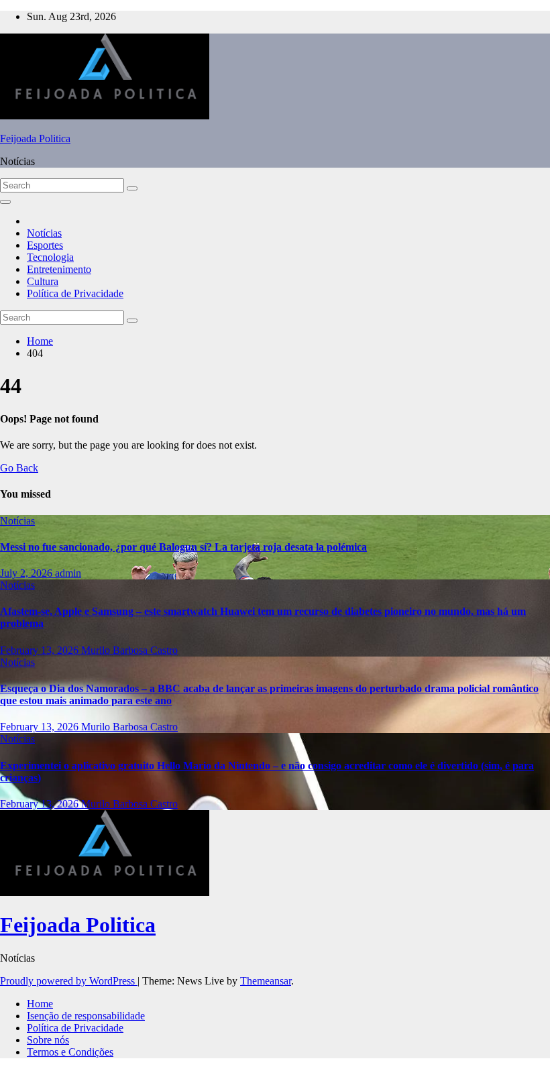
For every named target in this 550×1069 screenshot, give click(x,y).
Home (40, 341)
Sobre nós (48, 1040)
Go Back (19, 467)
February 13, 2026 (40, 650)
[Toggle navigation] (5, 202)
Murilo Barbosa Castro (129, 650)
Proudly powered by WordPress (69, 981)
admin (68, 573)
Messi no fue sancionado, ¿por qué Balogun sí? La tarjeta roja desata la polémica (183, 547)
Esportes (45, 245)
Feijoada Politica (35, 138)
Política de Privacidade (75, 293)
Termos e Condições (70, 1052)
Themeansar (265, 981)
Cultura (42, 281)
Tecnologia (50, 257)
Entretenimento (59, 269)
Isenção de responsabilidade (86, 1015)
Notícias (44, 233)
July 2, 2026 (27, 573)
